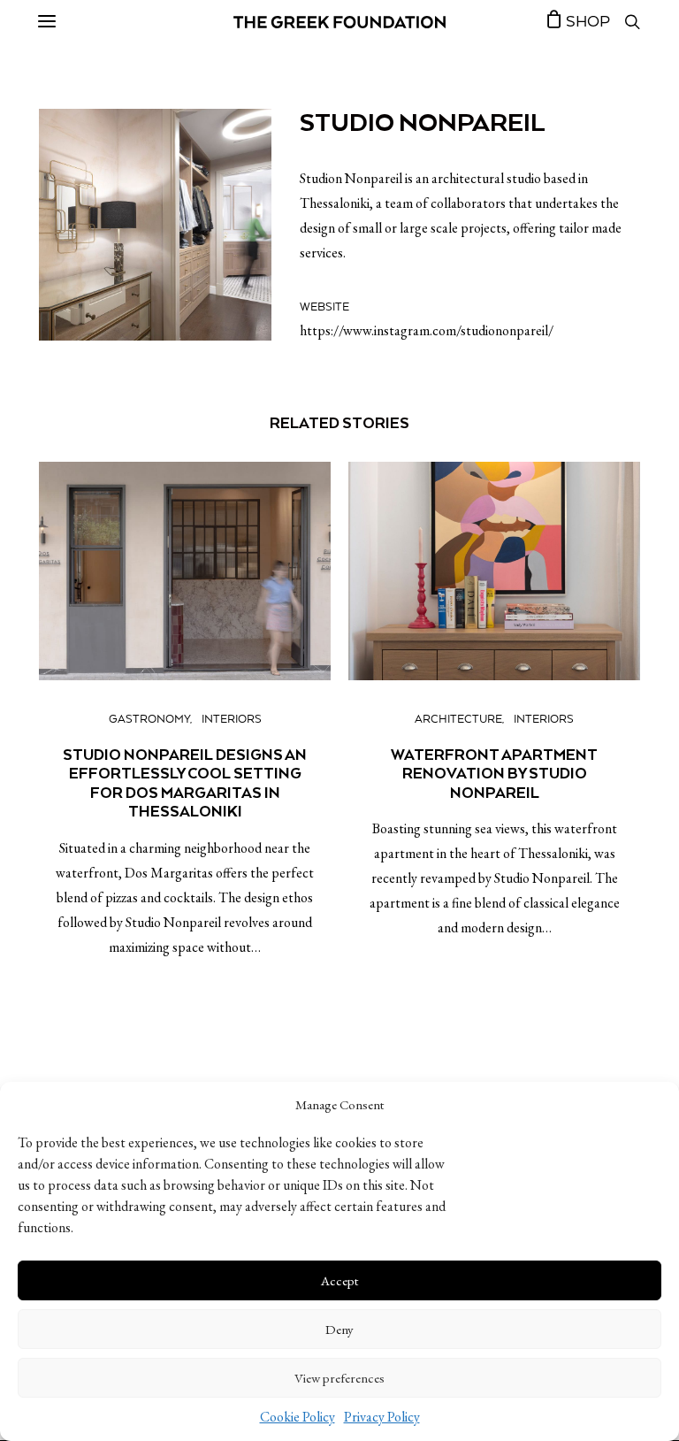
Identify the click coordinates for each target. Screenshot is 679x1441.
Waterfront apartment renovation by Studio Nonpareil (494, 773)
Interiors (232, 719)
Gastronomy (149, 719)
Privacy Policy (382, 1416)
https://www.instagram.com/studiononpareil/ (426, 330)
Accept (339, 1280)
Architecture (458, 719)
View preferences (339, 1377)
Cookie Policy (297, 1416)
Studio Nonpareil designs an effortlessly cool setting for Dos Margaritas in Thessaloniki (185, 783)
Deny (339, 1329)
